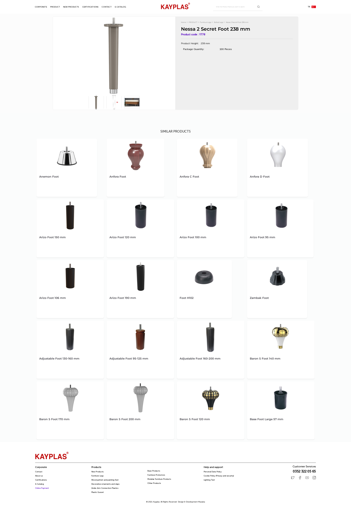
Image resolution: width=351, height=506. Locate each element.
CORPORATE (38, 7)
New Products (97, 472)
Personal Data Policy (213, 472)
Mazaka (201, 502)
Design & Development (191, 502)
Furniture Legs (97, 476)
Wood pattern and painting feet (105, 480)
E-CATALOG (117, 7)
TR (309, 7)
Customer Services (304, 467)
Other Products (154, 483)
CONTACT (103, 7)
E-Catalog (39, 484)
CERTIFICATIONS (87, 7)
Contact (38, 472)
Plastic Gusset (97, 492)
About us (39, 476)
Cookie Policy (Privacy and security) (219, 476)
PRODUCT (52, 7)
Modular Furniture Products (159, 479)
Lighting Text (209, 480)
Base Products (153, 471)
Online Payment (42, 488)
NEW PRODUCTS (68, 7)
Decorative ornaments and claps (105, 484)
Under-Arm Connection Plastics (104, 488)
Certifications (41, 480)
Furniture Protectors (156, 475)
